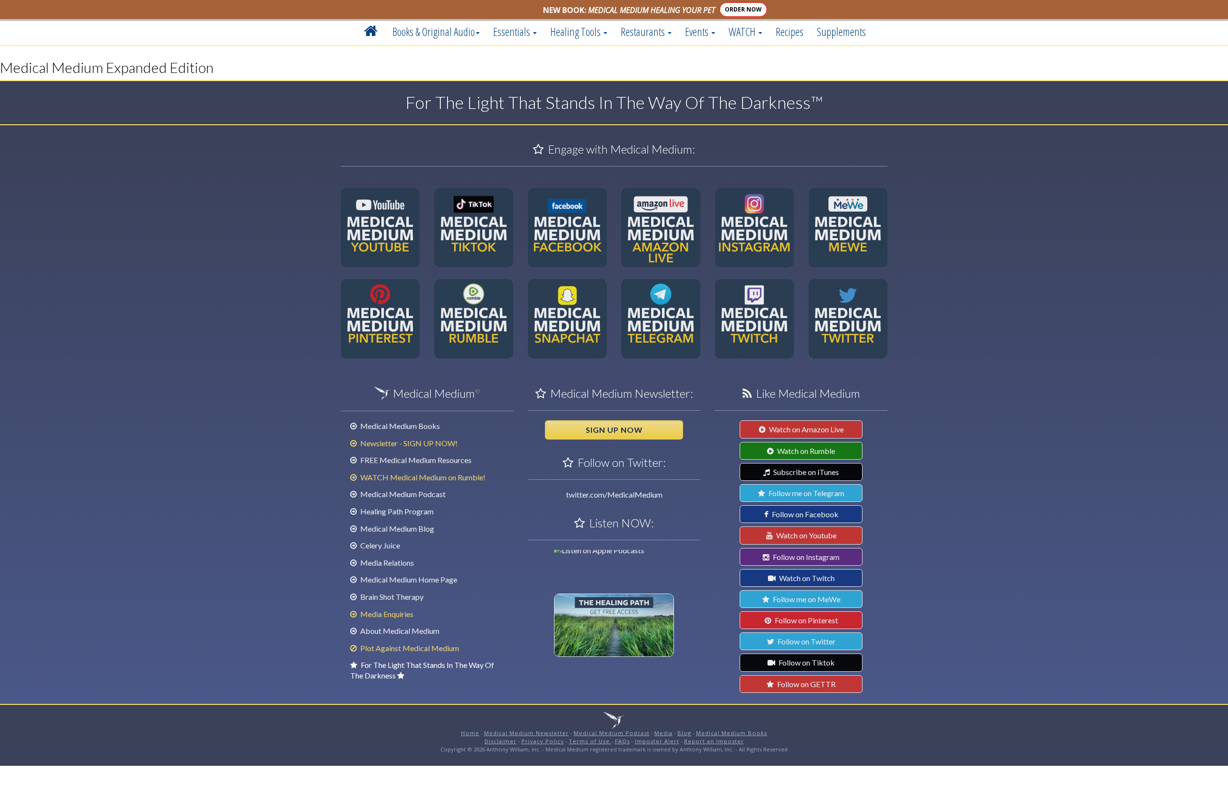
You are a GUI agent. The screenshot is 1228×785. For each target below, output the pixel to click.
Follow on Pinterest (805, 620)
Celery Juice (379, 545)
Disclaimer (500, 741)
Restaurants (644, 31)
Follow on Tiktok (806, 662)
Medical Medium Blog (396, 528)
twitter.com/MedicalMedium (614, 494)
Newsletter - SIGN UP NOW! (408, 443)
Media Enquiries (386, 613)
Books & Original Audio (433, 31)
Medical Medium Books (399, 425)
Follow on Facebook (804, 514)
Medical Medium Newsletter (526, 733)
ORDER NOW (743, 9)
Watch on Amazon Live (806, 429)
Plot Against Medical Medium (409, 648)
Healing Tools (576, 31)
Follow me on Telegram (805, 493)
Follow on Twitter (806, 641)
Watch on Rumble (805, 450)
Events (697, 31)
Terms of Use (590, 741)
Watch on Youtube (806, 535)
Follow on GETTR (806, 684)
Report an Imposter (714, 741)
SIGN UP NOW (614, 429)
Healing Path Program (396, 511)
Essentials (512, 31)
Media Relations (386, 562)
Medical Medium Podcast (402, 494)
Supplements (841, 31)
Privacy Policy (542, 741)
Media (663, 733)
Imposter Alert (657, 741)
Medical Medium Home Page (408, 579)
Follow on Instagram (805, 556)
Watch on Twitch (806, 578)
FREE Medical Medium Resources (415, 459)
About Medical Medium (399, 630)
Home (470, 733)
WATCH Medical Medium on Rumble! (422, 477)
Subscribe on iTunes (805, 471)
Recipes (789, 31)
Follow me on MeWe (805, 599)
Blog (684, 733)
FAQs (622, 741)
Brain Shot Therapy (391, 596)
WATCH (743, 31)
